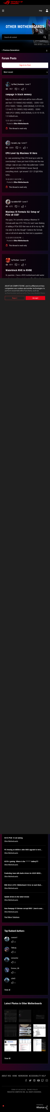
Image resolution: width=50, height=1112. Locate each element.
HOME (14, 1076)
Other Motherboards (21, 124)
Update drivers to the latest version (16, 897)
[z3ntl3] (10, 982)
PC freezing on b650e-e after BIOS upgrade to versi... (23, 850)
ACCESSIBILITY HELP (37, 1076)
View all (7, 990)
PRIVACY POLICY (32, 1090)
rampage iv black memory (19, 94)
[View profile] (8, 84)
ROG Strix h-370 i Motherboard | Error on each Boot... (23, 885)
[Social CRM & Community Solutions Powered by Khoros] (42, 1107)
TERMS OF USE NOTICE (18, 1090)
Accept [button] (35, 298)
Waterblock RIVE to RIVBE (19, 270)
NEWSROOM (23, 1076)
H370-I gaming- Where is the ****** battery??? (21, 861)
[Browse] (4, 11)
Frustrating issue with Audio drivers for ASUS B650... (23, 873)
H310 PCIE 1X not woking (13, 838)
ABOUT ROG (6, 1076)
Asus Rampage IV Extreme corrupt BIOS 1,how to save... (24, 908)
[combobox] (25, 37)
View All (7, 1058)
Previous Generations (11, 50)
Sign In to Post (25, 65)
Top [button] (3, 1106)
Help (40, 11)
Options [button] (46, 50)
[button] (10, 1016)
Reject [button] (14, 298)
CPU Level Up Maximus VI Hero (21, 153)
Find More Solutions (11, 917)
